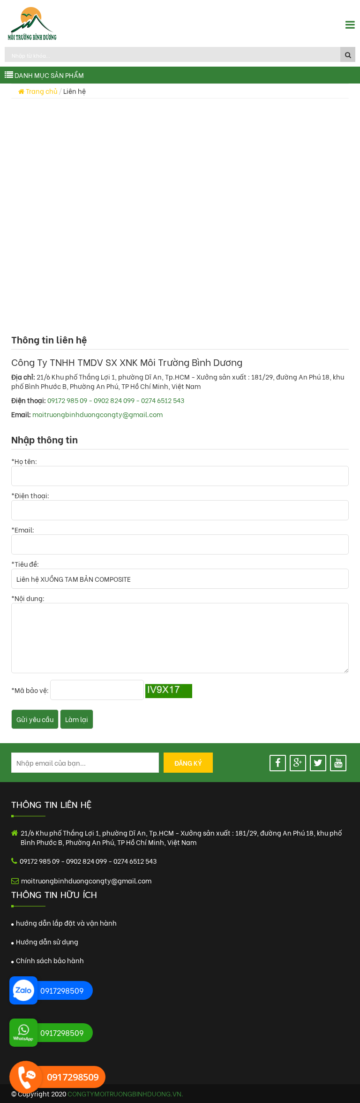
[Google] (298, 763)
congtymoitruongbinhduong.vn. (125, 1093)
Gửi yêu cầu (34, 719)
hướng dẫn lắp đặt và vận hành (66, 923)
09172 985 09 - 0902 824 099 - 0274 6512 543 (115, 400)
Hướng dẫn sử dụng (46, 941)
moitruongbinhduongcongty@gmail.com (97, 414)
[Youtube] (338, 763)
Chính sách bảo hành (49, 960)
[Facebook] (278, 763)
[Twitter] (318, 763)
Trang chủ (40, 91)
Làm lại (76, 719)
